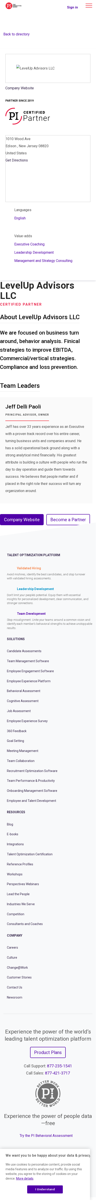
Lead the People (18, 894)
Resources (16, 812)
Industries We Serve (21, 904)
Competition (15, 914)
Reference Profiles (20, 864)
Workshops (14, 874)
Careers (12, 947)
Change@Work (17, 967)
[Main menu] (89, 6)
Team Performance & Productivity (31, 780)
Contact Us (14, 987)
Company (14, 935)
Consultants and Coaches (25, 924)
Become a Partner (68, 519)
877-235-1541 (59, 1066)
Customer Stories (19, 977)
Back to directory (16, 34)
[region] (45, 1174)
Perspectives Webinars (23, 884)
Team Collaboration (21, 761)
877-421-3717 (57, 1073)
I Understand (45, 1189)
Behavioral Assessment (23, 691)
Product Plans (48, 1052)
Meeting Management (22, 751)
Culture (12, 957)
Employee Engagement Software (30, 671)
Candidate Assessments (24, 651)
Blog (10, 824)
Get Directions (17, 160)
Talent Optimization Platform (33, 555)
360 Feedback (17, 731)
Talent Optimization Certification (30, 854)
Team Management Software (28, 661)
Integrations (15, 844)
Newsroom (14, 997)
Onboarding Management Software (32, 790)
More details (24, 1178)
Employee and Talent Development (31, 801)
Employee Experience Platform (29, 681)
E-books (12, 834)
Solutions (16, 639)
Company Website (19, 88)
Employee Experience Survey (27, 721)
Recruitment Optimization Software (32, 771)
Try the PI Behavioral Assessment (46, 1136)
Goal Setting (15, 741)
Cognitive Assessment (23, 701)
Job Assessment (19, 711)
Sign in (72, 7)
